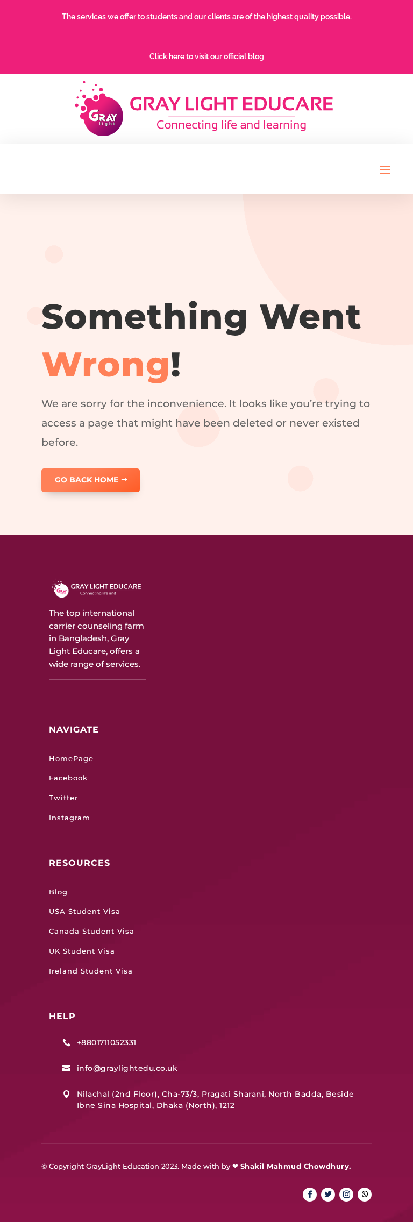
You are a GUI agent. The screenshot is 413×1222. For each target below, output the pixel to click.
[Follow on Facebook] (310, 1195)
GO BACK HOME (86, 480)
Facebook (68, 777)
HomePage (71, 758)
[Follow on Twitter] (328, 1195)
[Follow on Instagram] (346, 1195)
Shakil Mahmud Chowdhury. (295, 1166)
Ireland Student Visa (91, 971)
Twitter (63, 797)
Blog (58, 891)
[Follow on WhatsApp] (365, 1195)
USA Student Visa (84, 911)
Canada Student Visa (91, 931)
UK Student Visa (82, 951)
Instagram (69, 817)
